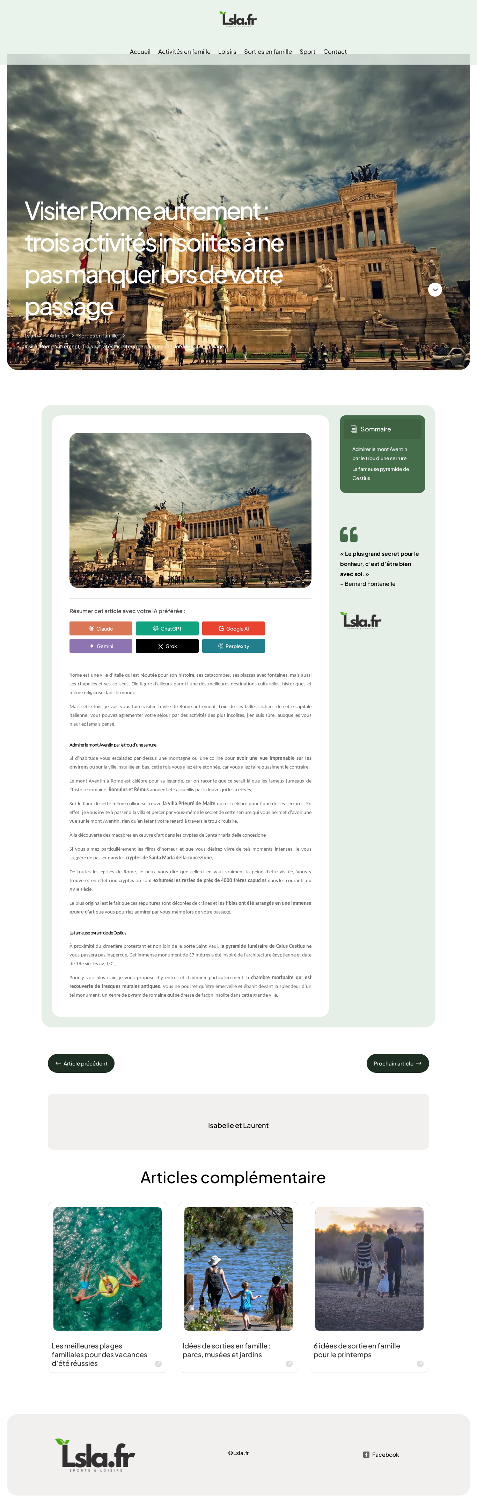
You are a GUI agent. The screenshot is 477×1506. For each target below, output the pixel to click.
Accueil (140, 51)
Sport (308, 51)
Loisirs (227, 51)
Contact (335, 51)
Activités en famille (184, 51)
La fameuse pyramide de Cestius (380, 473)
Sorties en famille (268, 51)
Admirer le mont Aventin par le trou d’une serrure (379, 453)
